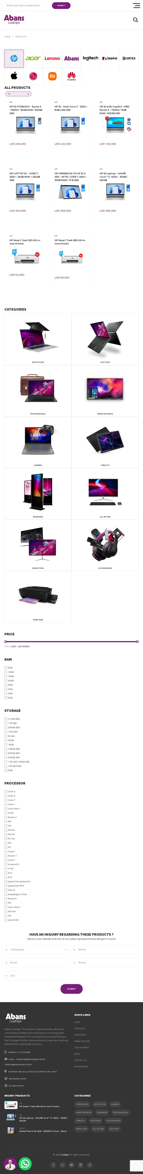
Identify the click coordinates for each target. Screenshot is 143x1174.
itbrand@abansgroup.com (18, 1065)
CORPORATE (82, 1104)
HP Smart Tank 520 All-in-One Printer (39, 1106)
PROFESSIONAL (120, 1112)
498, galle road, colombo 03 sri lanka (37, 1072)
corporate (80, 1035)
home (7, 37)
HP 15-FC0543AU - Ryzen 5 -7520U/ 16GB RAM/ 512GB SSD (25, 110)
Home (77, 1022)
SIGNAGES (102, 1112)
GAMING (115, 1104)
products (79, 1029)
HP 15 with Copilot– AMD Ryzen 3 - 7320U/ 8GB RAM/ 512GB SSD (114, 110)
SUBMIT (61, 5)
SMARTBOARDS (83, 1112)
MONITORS (81, 1129)
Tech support (81, 1048)
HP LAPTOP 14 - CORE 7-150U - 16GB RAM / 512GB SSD (24, 177)
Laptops (114, 1129)
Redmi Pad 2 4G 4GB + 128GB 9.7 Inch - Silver (43, 1131)
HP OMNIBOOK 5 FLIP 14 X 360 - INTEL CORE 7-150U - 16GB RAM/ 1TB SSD (71, 177)
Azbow (65, 1155)
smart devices (82, 1041)
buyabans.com (16, 1086)
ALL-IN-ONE (98, 1129)
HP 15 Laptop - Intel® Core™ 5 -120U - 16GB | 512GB (113, 177)
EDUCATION (100, 1104)
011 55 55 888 (24, 1052)
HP (10, 102)
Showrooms (81, 1067)
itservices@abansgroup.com (30, 1059)
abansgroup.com (17, 1079)
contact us (80, 1060)
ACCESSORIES (113, 1121)
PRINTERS (95, 1121)
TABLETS (80, 1121)
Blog (77, 1054)
